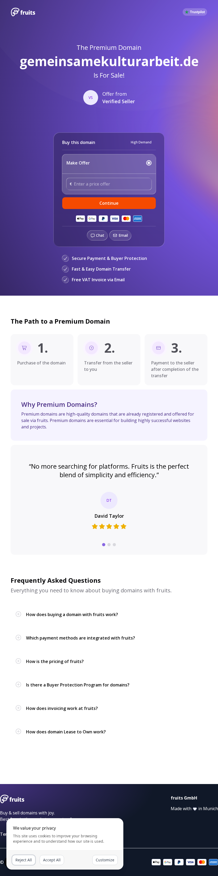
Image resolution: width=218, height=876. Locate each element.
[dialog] (64, 844)
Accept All (52, 859)
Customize (105, 859)
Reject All (23, 859)
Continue (109, 203)
